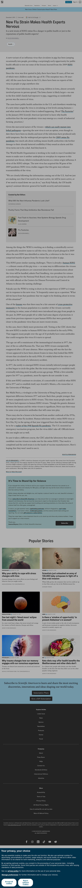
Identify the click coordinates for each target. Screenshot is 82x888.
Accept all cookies (9, 883)
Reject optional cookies (25, 882)
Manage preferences (10, 875)
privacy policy (13, 871)
